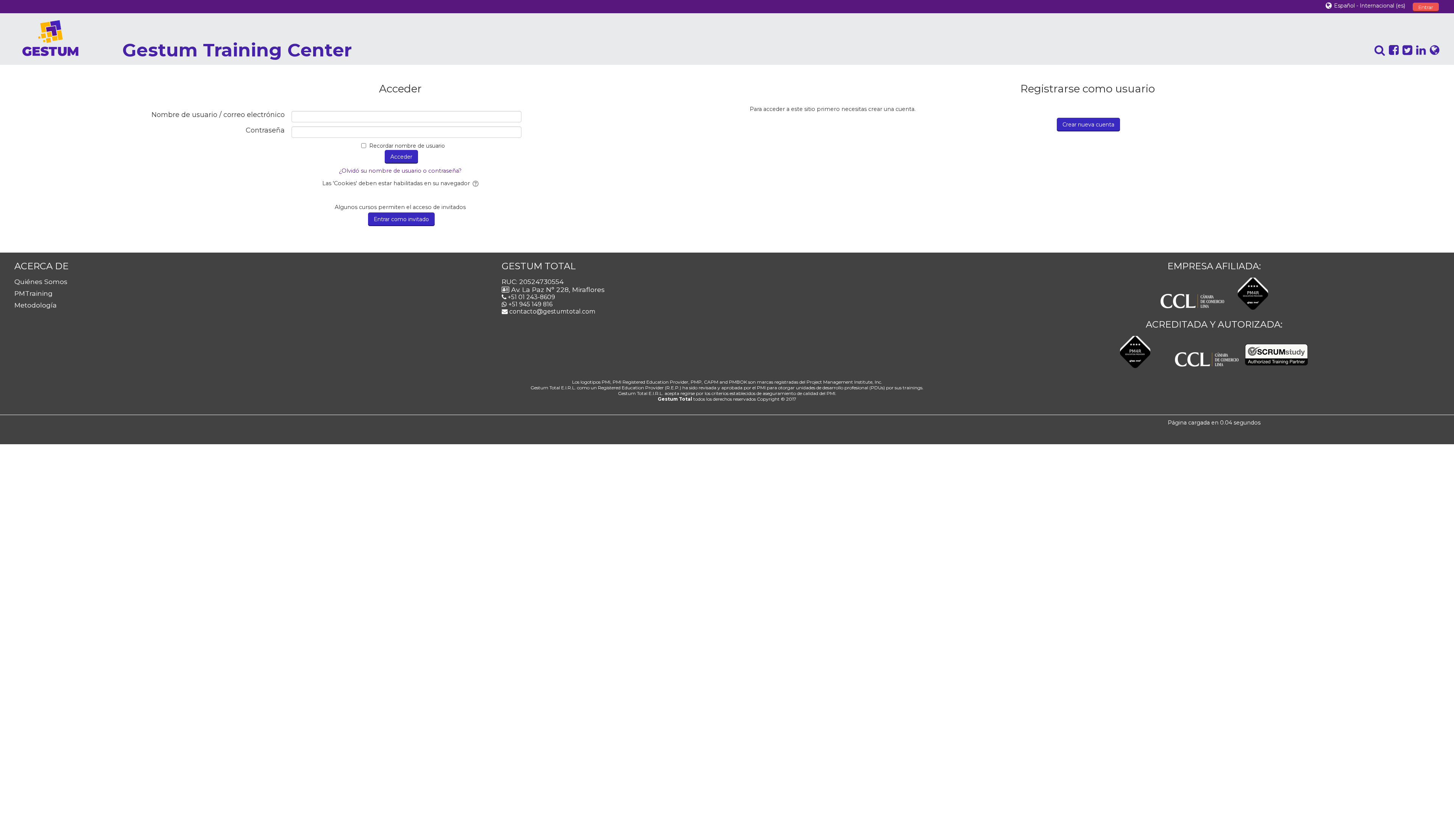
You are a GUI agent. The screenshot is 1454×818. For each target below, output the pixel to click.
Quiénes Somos (40, 282)
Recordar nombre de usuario (407, 145)
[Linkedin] (1419, 50)
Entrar (1425, 7)
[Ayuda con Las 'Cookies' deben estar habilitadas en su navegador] (475, 183)
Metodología (35, 305)
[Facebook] (1392, 50)
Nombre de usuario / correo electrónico (218, 115)
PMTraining (33, 293)
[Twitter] (1405, 50)
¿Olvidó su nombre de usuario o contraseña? (400, 170)
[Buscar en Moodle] (1378, 50)
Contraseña (265, 130)
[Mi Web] (1433, 50)
